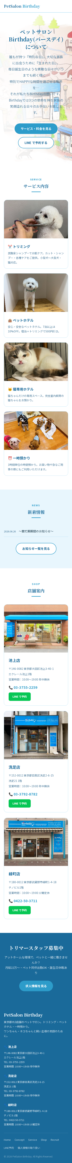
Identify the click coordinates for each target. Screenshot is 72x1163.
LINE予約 (9, 1148)
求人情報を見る (36, 986)
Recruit (55, 1140)
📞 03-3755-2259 (23, 687)
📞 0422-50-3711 (23, 900)
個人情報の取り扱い (29, 1148)
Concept (19, 1140)
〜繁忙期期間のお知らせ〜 (36, 531)
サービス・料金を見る (36, 128)
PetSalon (22, 6)
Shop (44, 1140)
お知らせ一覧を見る (36, 548)
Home (7, 1140)
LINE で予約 (19, 696)
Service (32, 1140)
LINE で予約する (36, 142)
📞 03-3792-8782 (23, 793)
